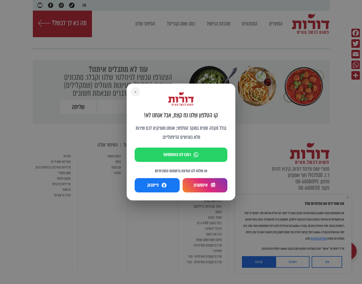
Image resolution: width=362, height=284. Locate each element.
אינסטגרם (201, 185)
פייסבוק (153, 185)
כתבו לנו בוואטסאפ (177, 155)
